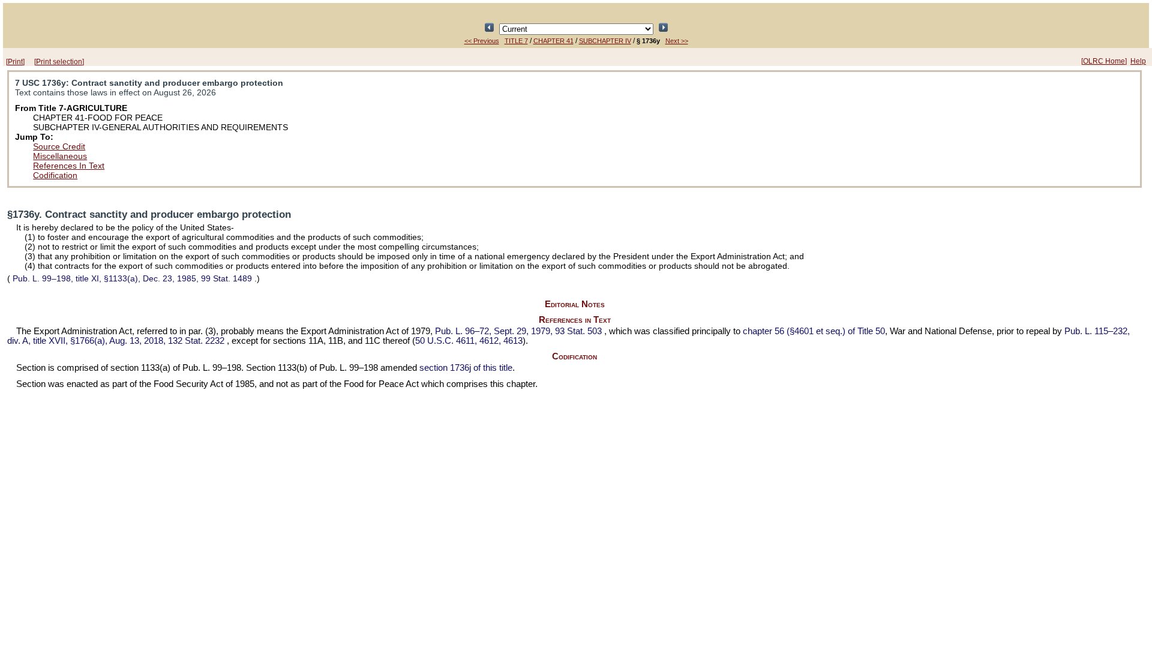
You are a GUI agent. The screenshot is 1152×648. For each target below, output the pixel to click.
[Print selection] (59, 62)
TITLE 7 (516, 40)
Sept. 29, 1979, (518, 331)
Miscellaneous (60, 156)
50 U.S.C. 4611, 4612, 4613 (469, 341)
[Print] (15, 62)
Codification (55, 175)
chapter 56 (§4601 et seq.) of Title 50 (814, 331)
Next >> (676, 40)
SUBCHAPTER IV (605, 40)
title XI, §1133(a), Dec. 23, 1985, (132, 278)
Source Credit (59, 146)
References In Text (68, 165)
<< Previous (481, 40)
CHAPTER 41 (553, 40)
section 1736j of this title (465, 368)
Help (1138, 61)
